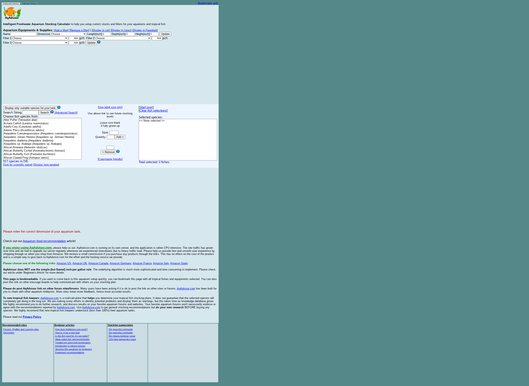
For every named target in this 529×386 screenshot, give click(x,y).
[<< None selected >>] (178, 121)
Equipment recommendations (69, 352)
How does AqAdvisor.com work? (71, 329)
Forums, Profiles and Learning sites (21, 329)
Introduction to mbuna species (70, 346)
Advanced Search (66, 112)
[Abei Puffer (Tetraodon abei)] (42, 120)
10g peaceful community (120, 329)
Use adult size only (110, 107)
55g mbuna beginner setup (121, 336)
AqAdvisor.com (186, 288)
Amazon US (64, 263)
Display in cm (101, 30)
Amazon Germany (120, 263)
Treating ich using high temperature (73, 342)
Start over (146, 107)
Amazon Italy (161, 263)
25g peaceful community (120, 332)
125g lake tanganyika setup (122, 339)
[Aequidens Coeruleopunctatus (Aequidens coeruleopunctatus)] (42, 133)
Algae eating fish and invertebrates (72, 339)
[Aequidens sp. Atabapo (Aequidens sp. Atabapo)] (42, 144)
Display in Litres (121, 30)
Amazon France (142, 263)
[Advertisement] (110, 74)
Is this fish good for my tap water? (72, 336)
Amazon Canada (98, 263)
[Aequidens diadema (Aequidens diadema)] (42, 140)
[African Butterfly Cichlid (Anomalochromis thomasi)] (42, 151)
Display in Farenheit (145, 30)
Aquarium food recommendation (44, 241)
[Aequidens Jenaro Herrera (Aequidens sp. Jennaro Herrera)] (42, 137)
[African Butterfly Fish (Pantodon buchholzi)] (42, 154)
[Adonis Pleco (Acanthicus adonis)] (42, 130)
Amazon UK (80, 263)
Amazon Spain (179, 263)
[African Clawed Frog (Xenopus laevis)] (42, 158)
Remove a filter (79, 30)
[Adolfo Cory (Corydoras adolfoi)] (42, 127)
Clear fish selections (153, 110)
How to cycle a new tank (67, 332)
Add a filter (61, 30)
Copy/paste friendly (110, 159)
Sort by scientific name (18, 164)
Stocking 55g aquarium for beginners (73, 349)
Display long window (46, 164)
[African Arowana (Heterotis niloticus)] (42, 147)
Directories (8, 332)
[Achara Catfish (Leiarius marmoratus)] (42, 123)
